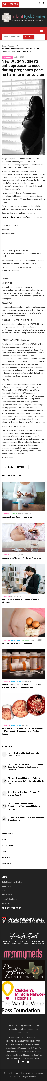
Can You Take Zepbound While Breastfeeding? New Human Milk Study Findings (24, 806)
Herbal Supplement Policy (12, 882)
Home (4, 46)
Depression (22, 467)
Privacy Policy (7, 895)
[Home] (23, 17)
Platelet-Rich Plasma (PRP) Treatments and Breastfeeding (26, 818)
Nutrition (14, 514)
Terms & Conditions (9, 899)
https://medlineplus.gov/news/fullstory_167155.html (22, 217)
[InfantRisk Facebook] (18, 1062)
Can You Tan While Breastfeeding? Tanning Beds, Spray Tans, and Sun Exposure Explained (25, 767)
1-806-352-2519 (11, 4)
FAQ (3, 891)
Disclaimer (6, 903)
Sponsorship (6, 886)
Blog (4, 839)
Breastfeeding (15, 640)
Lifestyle (5, 851)
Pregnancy (12, 46)
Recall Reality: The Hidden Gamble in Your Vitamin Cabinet (25, 793)
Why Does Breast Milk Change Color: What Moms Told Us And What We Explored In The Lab (26, 781)
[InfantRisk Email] (28, 1062)
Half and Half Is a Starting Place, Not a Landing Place (23, 754)
